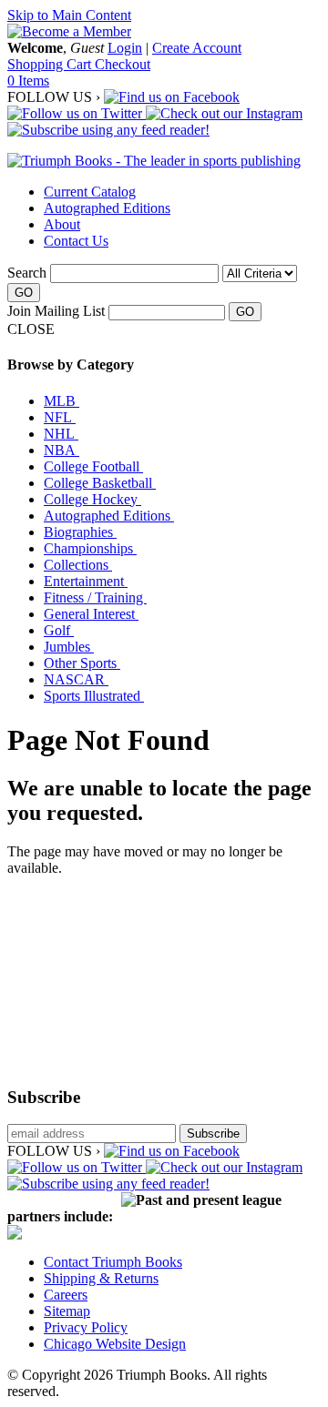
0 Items (28, 80)
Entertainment (86, 581)
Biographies (80, 532)
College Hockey (92, 499)
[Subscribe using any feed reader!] (108, 129)
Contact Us (76, 240)
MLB (61, 401)
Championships (90, 548)
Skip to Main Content (69, 15)
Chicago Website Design (115, 1343)
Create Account (196, 48)
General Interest (91, 614)
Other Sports (82, 663)
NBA (61, 450)
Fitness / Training (95, 597)
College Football (93, 466)
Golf (59, 630)
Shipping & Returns (101, 1278)
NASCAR (76, 679)
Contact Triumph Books (113, 1262)
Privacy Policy (86, 1327)
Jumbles (69, 646)
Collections (78, 564)
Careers (65, 1294)
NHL (61, 433)
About (62, 224)
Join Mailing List (56, 311)
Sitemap (67, 1311)
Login (125, 48)
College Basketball (100, 483)
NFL (60, 417)
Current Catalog (90, 191)
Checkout (122, 64)
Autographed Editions (107, 208)
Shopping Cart (51, 64)
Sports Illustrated (94, 696)
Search (26, 272)
